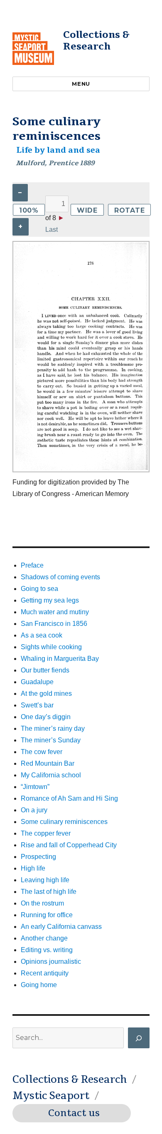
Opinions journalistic (51, 961)
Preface (32, 565)
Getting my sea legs (50, 600)
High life (33, 868)
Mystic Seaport (50, 1095)
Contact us (74, 1113)
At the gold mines (46, 693)
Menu (81, 83)
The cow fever (41, 751)
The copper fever (46, 833)
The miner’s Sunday (51, 740)
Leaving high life (45, 879)
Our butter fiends (45, 670)
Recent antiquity (45, 973)
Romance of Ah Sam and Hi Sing (69, 798)
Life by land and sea (58, 150)
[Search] (139, 1037)
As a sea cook (41, 635)
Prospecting (38, 856)
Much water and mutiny (55, 611)
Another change (44, 938)
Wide (87, 210)
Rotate (129, 210)
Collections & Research (96, 40)
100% (29, 210)
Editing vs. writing (47, 949)
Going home (39, 984)
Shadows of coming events (60, 577)
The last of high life (48, 891)
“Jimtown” (35, 786)
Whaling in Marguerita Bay (60, 658)
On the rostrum (42, 903)
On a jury (34, 810)
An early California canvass (61, 926)
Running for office (47, 914)
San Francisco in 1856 (54, 623)
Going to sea (39, 588)
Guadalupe (37, 681)
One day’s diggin (46, 716)
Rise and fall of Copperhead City (69, 845)
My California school (51, 775)
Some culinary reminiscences (64, 821)
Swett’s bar (37, 705)
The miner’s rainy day (53, 728)
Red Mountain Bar (47, 763)
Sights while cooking (51, 646)
